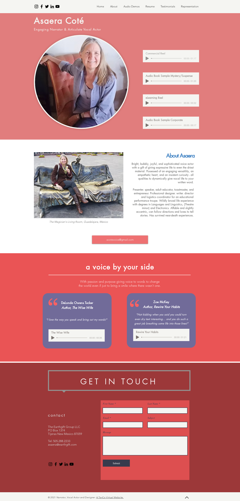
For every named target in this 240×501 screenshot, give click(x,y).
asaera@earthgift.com (62, 444)
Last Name (153, 403)
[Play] (147, 58)
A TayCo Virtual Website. (110, 497)
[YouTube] (57, 6)
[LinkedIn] (52, 6)
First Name (108, 403)
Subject (151, 418)
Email (106, 418)
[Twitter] (46, 6)
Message (107, 432)
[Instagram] (36, 6)
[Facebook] (41, 6)
